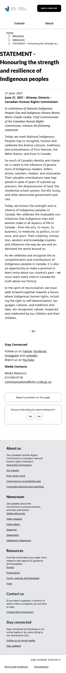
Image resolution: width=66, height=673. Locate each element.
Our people (12, 470)
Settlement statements (18, 540)
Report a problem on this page (33, 397)
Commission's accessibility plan (23, 481)
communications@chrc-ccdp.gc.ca (28, 382)
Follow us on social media (20, 640)
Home (9, 32)
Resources (18, 35)
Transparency (41, 666)
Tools (9, 583)
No (39, 416)
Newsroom (18, 39)
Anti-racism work (15, 475)
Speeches (11, 529)
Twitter (27, 351)
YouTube (28, 360)
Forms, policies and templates (22, 578)
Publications (13, 572)
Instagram (12, 355)
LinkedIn (31, 355)
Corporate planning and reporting (25, 486)
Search (49, 23)
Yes (30, 416)
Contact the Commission (19, 612)
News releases (14, 518)
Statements (12, 535)
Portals (10, 567)
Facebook (39, 351)
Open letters (13, 524)
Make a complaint (49, 8)
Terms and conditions (16, 666)
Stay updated (13, 645)
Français (19, 23)
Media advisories (15, 513)
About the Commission (19, 464)
